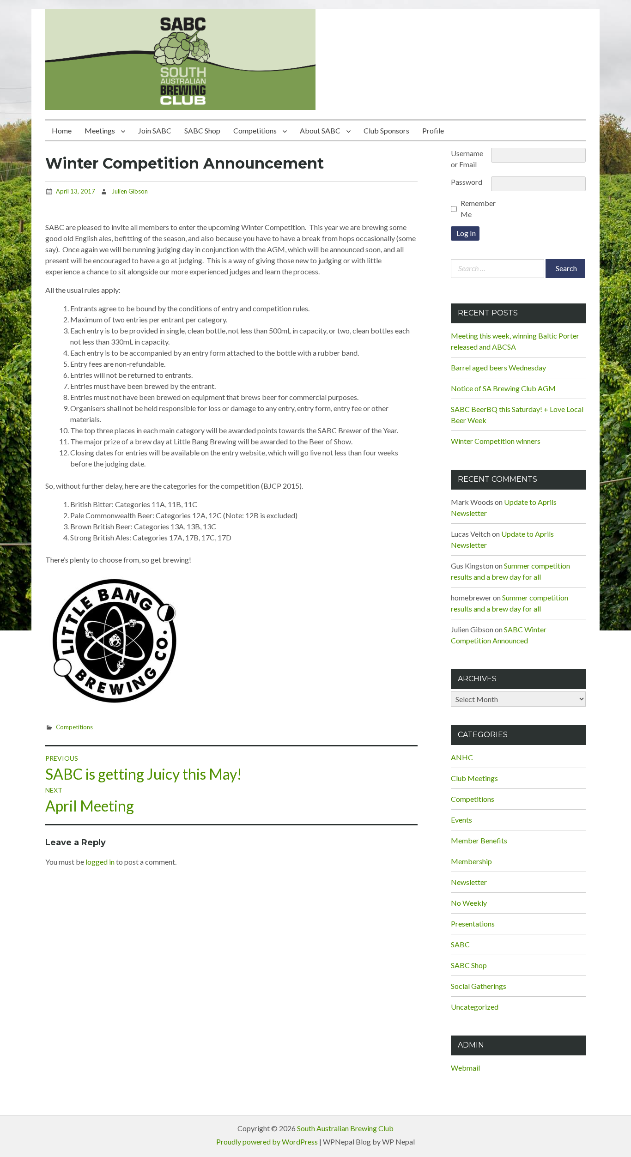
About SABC (320, 130)
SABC (460, 944)
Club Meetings (474, 778)
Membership (471, 861)
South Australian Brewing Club (345, 1128)
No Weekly (469, 902)
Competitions (255, 130)
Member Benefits (479, 840)
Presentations (473, 923)
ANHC (462, 757)
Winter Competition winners (495, 440)
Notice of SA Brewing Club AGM (503, 388)
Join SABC (154, 130)
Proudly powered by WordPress (267, 1141)
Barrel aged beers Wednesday (498, 367)
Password (466, 181)
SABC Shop (202, 130)
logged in (100, 861)
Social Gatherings (478, 985)
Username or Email (467, 159)
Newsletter (469, 882)
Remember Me (478, 208)
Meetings (100, 130)
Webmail (465, 1067)
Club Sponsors (386, 130)
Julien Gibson (130, 191)
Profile (433, 130)
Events (461, 819)
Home (62, 130)
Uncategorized (474, 1006)
